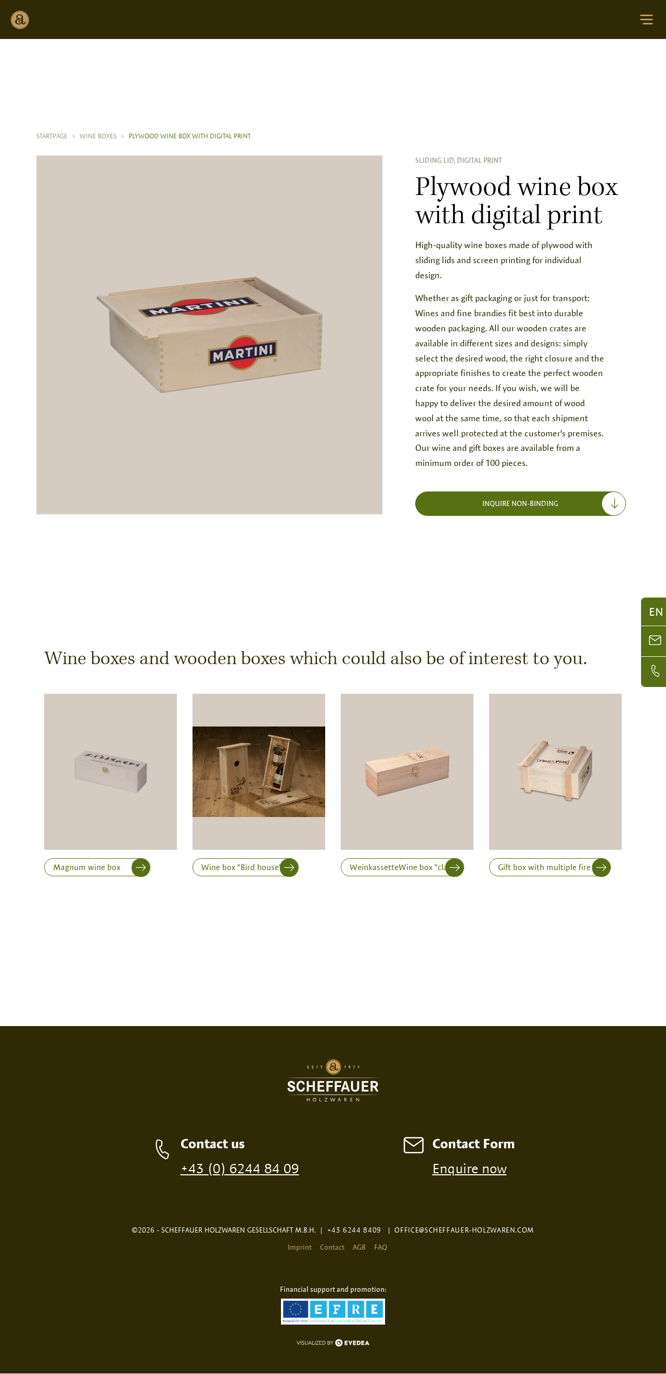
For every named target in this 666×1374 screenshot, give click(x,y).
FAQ (380, 1247)
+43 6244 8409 (350, 1230)
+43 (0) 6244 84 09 (240, 1168)
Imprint (300, 1247)
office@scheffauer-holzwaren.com (461, 1230)
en (656, 611)
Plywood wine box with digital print (190, 136)
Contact (332, 1247)
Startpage (55, 136)
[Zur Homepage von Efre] (333, 1312)
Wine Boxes (102, 136)
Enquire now (469, 1168)
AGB (359, 1247)
